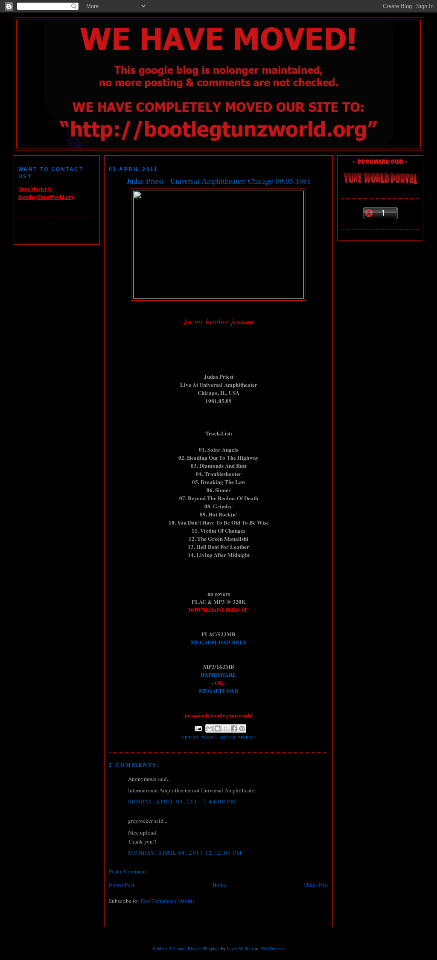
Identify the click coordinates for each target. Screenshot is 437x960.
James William (240, 948)
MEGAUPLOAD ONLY (219, 642)
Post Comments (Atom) (167, 901)
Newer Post (121, 884)
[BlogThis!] (217, 728)
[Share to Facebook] (234, 728)
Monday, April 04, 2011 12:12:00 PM (185, 852)
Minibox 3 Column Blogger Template (186, 948)
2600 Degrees (272, 948)
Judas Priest (237, 737)
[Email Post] (198, 728)
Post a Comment (127, 871)
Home (219, 884)
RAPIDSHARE (218, 674)
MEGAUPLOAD (218, 691)
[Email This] (209, 728)
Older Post (316, 884)
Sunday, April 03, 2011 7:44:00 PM (182, 801)
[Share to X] (225, 728)
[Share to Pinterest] (242, 728)
